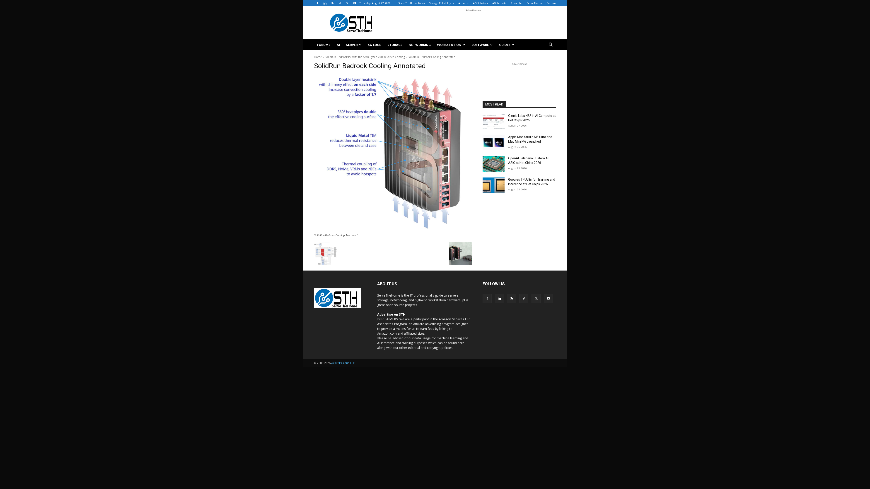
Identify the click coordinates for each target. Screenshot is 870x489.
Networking (420, 45)
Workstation (449, 45)
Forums (323, 45)
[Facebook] (317, 3)
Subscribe (516, 3)
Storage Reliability (440, 3)
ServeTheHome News (411, 3)
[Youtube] (354, 3)
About (462, 3)
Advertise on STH (391, 314)
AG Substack (480, 3)
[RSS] (332, 3)
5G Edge (374, 45)
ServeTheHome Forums (541, 3)
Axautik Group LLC (343, 363)
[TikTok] (339, 3)
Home (318, 57)
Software (480, 45)
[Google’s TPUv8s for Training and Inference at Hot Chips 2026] (494, 185)
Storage (394, 45)
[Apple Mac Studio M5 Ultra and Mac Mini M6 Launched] (494, 142)
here (461, 343)
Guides (504, 45)
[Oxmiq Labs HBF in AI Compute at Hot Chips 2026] (494, 121)
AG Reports (499, 3)
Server (352, 45)
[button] (550, 45)
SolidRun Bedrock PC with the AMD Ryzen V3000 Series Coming (365, 57)
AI (338, 45)
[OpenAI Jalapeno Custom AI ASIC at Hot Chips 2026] (494, 164)
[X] (347, 3)
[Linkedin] (324, 3)
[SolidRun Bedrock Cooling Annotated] (393, 153)
